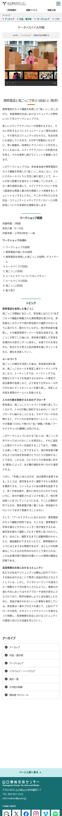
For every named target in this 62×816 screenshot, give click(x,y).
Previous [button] (7, 83)
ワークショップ (43, 18)
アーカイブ (9, 18)
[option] (31, 55)
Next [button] (13, 83)
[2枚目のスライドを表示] (46, 75)
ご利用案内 (11, 9)
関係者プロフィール (19, 695)
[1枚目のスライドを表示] (31, 75)
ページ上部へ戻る (28, 772)
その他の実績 (15, 687)
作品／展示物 (25, 18)
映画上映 (52, 9)
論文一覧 (14, 679)
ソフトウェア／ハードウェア (22, 671)
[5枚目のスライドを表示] (16, 75)
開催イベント (31, 9)
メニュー (58, 3)
